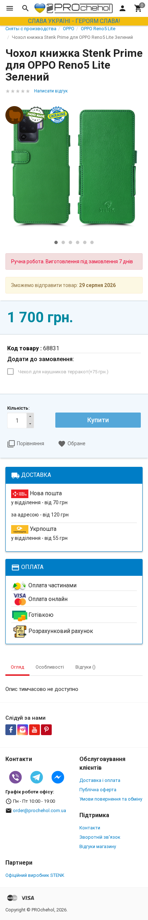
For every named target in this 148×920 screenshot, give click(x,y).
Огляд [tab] (17, 667)
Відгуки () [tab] (85, 667)
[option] (74, 167)
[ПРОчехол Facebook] (10, 729)
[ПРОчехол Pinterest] (46, 729)
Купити (98, 420)
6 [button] (92, 242)
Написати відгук (51, 91)
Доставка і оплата (99, 780)
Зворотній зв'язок (99, 837)
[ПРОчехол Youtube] (34, 729)
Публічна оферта (97, 789)
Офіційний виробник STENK (34, 875)
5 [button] (84, 242)
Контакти (89, 827)
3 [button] (70, 242)
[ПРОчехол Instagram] (22, 729)
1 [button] (56, 242)
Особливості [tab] (50, 667)
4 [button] (77, 242)
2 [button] (63, 242)
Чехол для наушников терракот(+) (63, 371)
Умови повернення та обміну (110, 799)
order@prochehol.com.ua (39, 810)
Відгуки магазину (97, 846)
